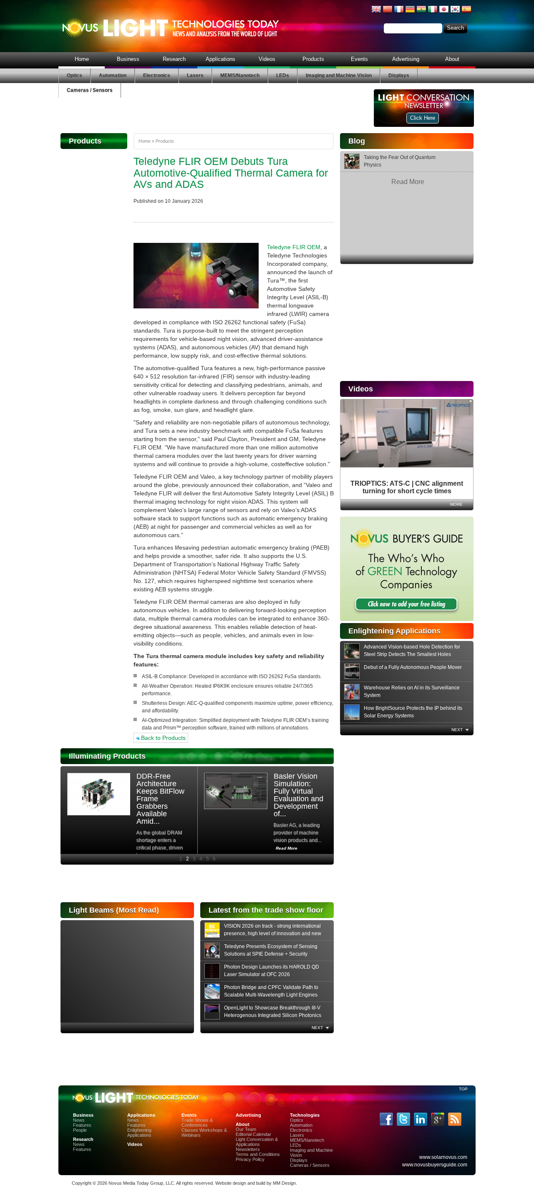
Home (82, 59)
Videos (267, 59)
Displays (398, 75)
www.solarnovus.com (443, 1157)
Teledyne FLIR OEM (293, 247)
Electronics (156, 75)
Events (359, 59)
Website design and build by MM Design (255, 1183)
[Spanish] (466, 12)
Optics (74, 75)
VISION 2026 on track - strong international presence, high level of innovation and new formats (272, 933)
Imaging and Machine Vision (339, 75)
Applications (220, 59)
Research (174, 59)
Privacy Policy (250, 1159)
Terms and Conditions (258, 1154)
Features (82, 1125)
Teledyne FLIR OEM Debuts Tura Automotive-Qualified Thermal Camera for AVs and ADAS (231, 172)
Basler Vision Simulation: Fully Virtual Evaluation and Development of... (298, 795)
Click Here (422, 118)
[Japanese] (444, 12)
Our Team (246, 1129)
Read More (407, 181)
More (456, 504)
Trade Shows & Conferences (197, 1123)
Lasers (195, 75)
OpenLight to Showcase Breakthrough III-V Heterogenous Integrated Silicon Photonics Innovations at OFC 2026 (272, 1015)
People (80, 1130)
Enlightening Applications (139, 1133)
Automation (112, 75)
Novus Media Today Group (135, 1183)
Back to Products (162, 737)
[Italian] (433, 12)
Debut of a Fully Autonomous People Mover (413, 667)
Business (128, 59)
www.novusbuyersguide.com (434, 1165)
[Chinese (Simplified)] (388, 12)
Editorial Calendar (253, 1134)
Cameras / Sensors (90, 90)
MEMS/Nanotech (239, 75)
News (79, 1120)
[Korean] (455, 12)
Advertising (405, 59)
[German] (410, 12)
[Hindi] (421, 12)
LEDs (282, 75)
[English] (376, 12)
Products (313, 59)
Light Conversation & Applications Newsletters (257, 1144)
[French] (399, 12)
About (452, 59)
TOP (463, 1089)
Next (457, 729)
